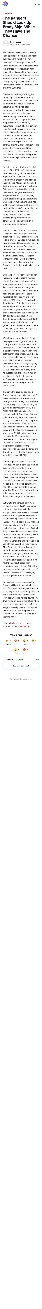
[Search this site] (35, 4)
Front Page (7, 13)
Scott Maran (15, 42)
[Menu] (38, 4)
